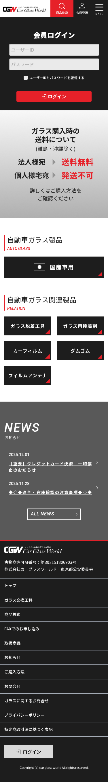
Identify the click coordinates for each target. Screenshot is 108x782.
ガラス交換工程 (18, 600)
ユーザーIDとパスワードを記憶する (56, 77)
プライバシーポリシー (24, 715)
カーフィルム (27, 350)
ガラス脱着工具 (28, 325)
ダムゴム (80, 350)
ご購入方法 (14, 672)
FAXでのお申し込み (21, 629)
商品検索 (12, 614)
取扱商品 (12, 643)
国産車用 (62, 267)
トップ (10, 585)
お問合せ (12, 686)
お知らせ (12, 657)
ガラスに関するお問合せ (26, 700)
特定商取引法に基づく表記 (28, 729)
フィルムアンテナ (27, 375)
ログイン (57, 96)
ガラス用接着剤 (80, 325)
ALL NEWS (42, 514)
